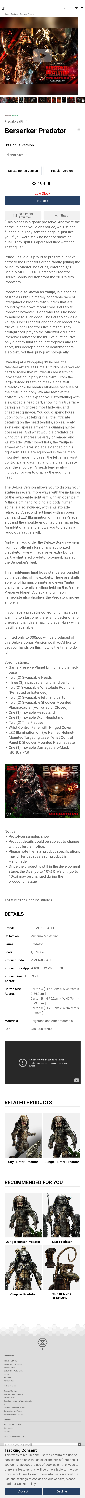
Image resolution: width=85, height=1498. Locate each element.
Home (7, 14)
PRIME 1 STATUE (42, 928)
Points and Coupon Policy (13, 1394)
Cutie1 (6, 1374)
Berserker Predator (27, 14)
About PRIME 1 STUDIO (12, 1425)
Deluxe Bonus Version (23, 171)
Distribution (8, 1428)
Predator (14, 14)
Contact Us (8, 1431)
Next (83, 100)
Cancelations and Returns (13, 1411)
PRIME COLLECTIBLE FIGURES (15, 1364)
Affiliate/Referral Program (13, 1414)
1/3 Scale (37, 952)
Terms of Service (10, 1391)
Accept (23, 1491)
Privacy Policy (9, 1398)
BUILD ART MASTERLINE (13, 1371)
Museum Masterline (44, 936)
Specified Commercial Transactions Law (18, 1401)
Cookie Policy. (26, 1484)
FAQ (5, 1404)
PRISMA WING (9, 1368)
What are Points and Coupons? (15, 1408)
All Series (7, 1378)
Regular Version (62, 171)
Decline (61, 1491)
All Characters (9, 1381)
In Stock (42, 200)
